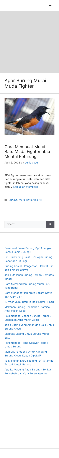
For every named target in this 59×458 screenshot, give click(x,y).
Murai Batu (25, 199)
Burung (13, 199)
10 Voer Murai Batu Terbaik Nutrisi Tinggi (29, 301)
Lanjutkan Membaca (25, 186)
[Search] (50, 224)
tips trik (37, 199)
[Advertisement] (29, 41)
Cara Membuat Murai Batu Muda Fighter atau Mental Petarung (27, 151)
